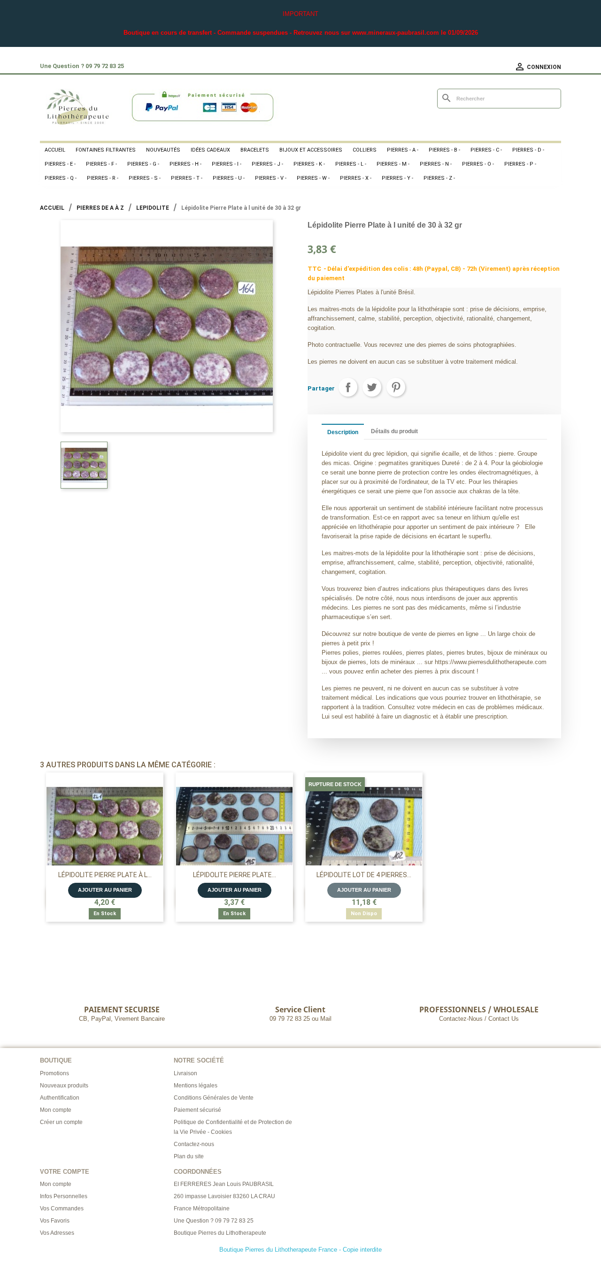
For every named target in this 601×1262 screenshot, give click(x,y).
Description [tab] (342, 432)
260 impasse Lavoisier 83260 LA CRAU (224, 1196)
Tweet (371, 387)
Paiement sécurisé (197, 1110)
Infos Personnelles (63, 1196)
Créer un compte (61, 1122)
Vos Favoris (54, 1220)
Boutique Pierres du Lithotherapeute (220, 1233)
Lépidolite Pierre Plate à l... (105, 875)
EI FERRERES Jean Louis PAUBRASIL (224, 1184)
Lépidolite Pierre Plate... (234, 875)
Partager (348, 387)
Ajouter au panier (105, 890)
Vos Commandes (62, 1208)
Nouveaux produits (64, 1085)
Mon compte (55, 1110)
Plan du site (189, 1156)
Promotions (54, 1073)
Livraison (185, 1073)
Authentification (59, 1097)
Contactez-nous (194, 1144)
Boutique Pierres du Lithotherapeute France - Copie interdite (300, 1249)
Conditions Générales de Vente (214, 1097)
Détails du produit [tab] (394, 431)
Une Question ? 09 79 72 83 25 (214, 1220)
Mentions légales (195, 1085)
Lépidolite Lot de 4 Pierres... (363, 875)
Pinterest (395, 387)
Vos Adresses (57, 1233)
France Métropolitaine (202, 1208)
